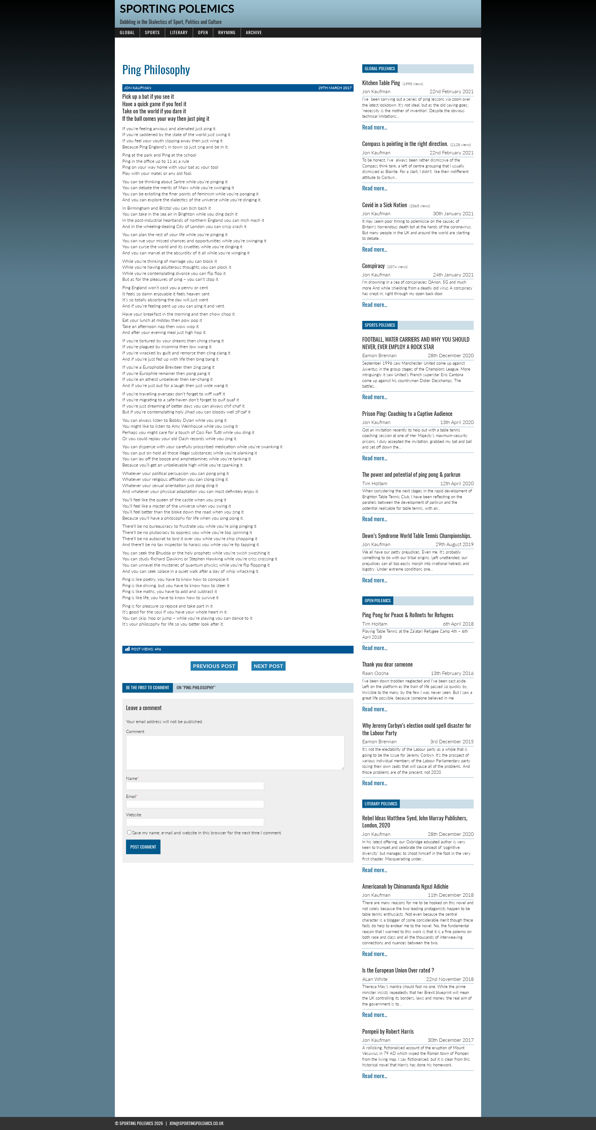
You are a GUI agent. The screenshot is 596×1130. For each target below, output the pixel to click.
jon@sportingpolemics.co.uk (196, 1123)
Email (131, 796)
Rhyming (227, 32)
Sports (152, 32)
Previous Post (214, 666)
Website (133, 814)
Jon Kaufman (137, 87)
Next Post (268, 666)
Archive (254, 32)
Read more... (374, 127)
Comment (135, 731)
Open (203, 32)
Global (127, 32)
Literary (179, 32)
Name (131, 778)
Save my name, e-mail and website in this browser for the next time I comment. (207, 832)
